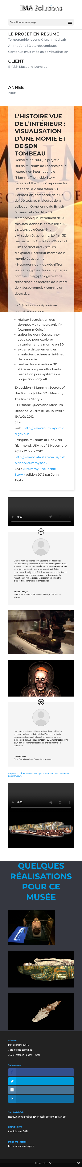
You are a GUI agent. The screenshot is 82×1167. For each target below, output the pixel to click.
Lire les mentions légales (21, 1146)
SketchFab (60, 1116)
